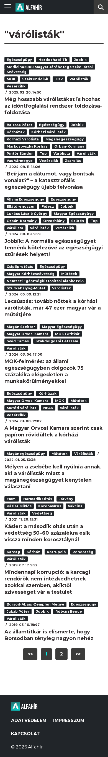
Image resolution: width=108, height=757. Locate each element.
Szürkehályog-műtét (26, 288)
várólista (61, 153)
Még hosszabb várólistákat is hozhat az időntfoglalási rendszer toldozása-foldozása (53, 106)
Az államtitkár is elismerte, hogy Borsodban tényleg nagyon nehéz (48, 635)
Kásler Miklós (19, 506)
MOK (11, 79)
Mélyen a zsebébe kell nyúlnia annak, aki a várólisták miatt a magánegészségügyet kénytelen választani (53, 477)
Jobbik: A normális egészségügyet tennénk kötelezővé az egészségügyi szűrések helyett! (53, 247)
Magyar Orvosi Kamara (27, 334)
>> (78, 654)
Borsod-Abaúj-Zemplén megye (35, 604)
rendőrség (83, 552)
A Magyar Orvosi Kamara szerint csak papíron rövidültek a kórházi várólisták (53, 434)
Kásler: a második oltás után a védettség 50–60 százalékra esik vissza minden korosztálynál (47, 533)
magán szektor (21, 327)
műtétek (69, 274)
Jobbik (80, 60)
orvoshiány (54, 221)
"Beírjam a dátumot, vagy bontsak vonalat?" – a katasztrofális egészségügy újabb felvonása (49, 180)
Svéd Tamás (18, 341)
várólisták (79, 79)
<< (30, 654)
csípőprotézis (20, 267)
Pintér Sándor (20, 153)
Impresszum (68, 720)
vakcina (75, 506)
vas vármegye (20, 161)
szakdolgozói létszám (56, 341)
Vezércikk (16, 86)
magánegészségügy (64, 139)
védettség (42, 513)
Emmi (12, 499)
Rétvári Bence (68, 611)
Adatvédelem (29, 720)
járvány (66, 499)
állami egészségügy (25, 199)
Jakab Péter (18, 611)
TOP (59, 79)
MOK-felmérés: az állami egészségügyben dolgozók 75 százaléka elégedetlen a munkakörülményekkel (43, 371)
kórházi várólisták (48, 132)
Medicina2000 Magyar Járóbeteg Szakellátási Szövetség (50, 69)
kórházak (16, 132)
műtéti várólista (22, 408)
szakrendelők (35, 79)
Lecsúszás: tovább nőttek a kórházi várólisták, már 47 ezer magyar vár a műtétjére (52, 308)
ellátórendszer (21, 206)
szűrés (77, 221)
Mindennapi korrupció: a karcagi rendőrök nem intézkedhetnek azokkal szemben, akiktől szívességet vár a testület (47, 582)
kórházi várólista (23, 139)
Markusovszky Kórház (27, 146)
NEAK (48, 408)
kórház (33, 552)
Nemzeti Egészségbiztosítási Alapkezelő (45, 281)
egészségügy (19, 60)
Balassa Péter (19, 125)
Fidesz (48, 206)
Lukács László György (27, 214)
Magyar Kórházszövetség (31, 274)
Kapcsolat (25, 733)
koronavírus (49, 506)
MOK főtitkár (67, 334)
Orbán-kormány (69, 146)
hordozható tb (52, 60)
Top (43, 153)
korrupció (56, 552)
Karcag (13, 552)
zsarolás (73, 161)
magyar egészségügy (74, 214)
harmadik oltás (37, 499)
